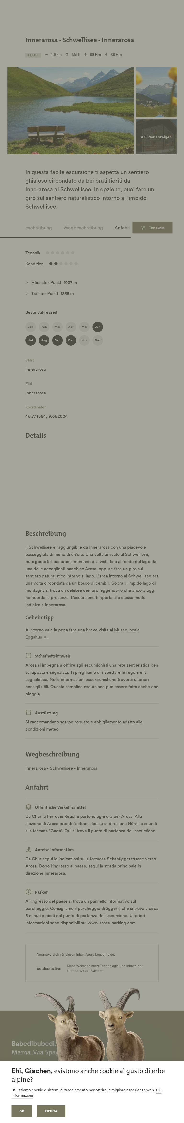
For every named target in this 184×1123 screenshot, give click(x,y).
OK (21, 1111)
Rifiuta (51, 1111)
